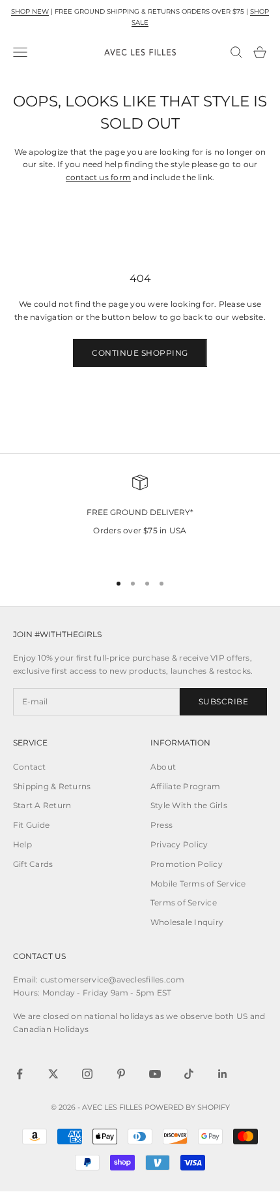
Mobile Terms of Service (198, 883)
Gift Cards (33, 864)
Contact (29, 767)
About (163, 767)
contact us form (99, 177)
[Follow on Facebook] (19, 1073)
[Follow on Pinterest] (121, 1073)
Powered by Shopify (187, 1107)
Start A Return (42, 805)
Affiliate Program (185, 786)
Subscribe (223, 701)
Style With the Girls (188, 805)
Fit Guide (31, 825)
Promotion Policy (186, 864)
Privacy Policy (179, 844)
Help (22, 844)
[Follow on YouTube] (154, 1073)
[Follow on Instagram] (87, 1073)
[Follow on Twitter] (53, 1073)
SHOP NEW (30, 11)
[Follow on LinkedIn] (222, 1073)
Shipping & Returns (52, 786)
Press (161, 825)
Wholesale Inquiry (186, 922)
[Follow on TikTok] (188, 1073)
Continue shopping (140, 353)
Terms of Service (183, 902)
